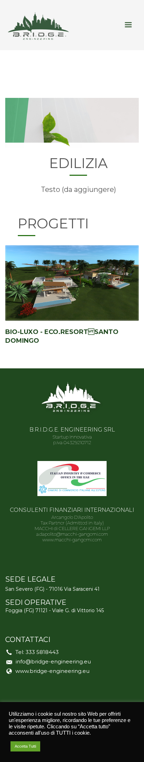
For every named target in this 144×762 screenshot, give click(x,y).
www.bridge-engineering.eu (52, 671)
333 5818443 (42, 652)
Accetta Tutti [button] (25, 746)
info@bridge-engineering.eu (53, 661)
